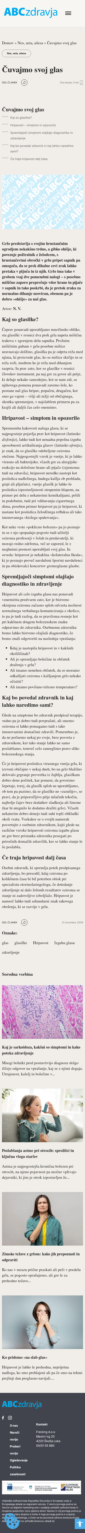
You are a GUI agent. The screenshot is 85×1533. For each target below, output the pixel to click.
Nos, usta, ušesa (30, 42)
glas (5, 942)
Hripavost (40, 942)
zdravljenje (11, 952)
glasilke (20, 942)
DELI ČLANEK (9, 82)
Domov (8, 42)
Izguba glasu (64, 942)
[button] (80, 1524)
